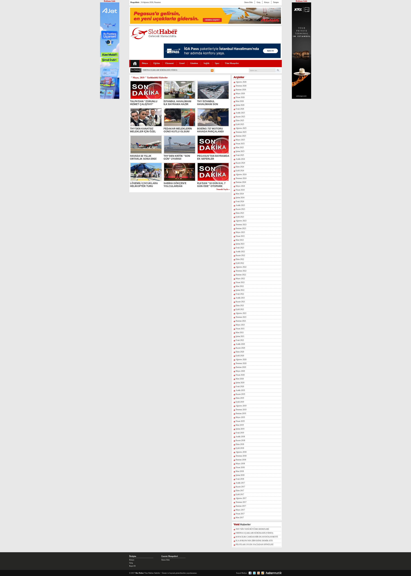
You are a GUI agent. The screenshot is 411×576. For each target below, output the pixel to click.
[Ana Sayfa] (134, 63)
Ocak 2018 (240, 479)
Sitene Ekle (248, 2)
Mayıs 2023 (240, 232)
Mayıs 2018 (240, 463)
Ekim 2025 (240, 120)
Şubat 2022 (240, 290)
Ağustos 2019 (241, 406)
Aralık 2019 (240, 390)
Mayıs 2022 (240, 278)
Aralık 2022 (240, 251)
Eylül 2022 (240, 263)
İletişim (276, 2)
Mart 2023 (240, 240)
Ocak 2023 (240, 248)
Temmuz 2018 (241, 456)
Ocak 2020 (240, 386)
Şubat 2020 (240, 382)
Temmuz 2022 (241, 271)
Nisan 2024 (240, 190)
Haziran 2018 (241, 460)
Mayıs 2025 (240, 140)
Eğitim (156, 63)
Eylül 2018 (240, 448)
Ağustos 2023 (241, 221)
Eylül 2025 (240, 124)
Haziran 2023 (241, 228)
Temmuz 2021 (241, 317)
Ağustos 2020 (241, 359)
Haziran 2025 (241, 136)
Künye (266, 2)
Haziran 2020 (241, 367)
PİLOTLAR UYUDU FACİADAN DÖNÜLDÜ (255, 544)
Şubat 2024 (240, 197)
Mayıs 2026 (240, 93)
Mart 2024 (240, 194)
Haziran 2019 (241, 413)
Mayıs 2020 (240, 371)
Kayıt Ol (132, 566)
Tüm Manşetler (232, 63)
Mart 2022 (240, 286)
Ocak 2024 (240, 201)
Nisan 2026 (240, 97)
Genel (182, 63)
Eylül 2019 (240, 402)
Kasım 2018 (240, 440)
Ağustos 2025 (241, 128)
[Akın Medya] (262, 573)
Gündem (194, 63)
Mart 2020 (240, 379)
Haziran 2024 (241, 182)
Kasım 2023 (240, 209)
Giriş (258, 2)
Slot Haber (139, 573)
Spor (217, 63)
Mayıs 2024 (240, 186)
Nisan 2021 (240, 329)
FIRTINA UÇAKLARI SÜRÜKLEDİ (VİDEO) (254, 533)
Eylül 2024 (240, 170)
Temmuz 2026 (241, 86)
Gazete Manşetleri (169, 556)
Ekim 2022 (240, 259)
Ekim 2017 (240, 490)
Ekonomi (169, 63)
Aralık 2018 (240, 436)
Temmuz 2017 (241, 502)
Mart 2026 (240, 101)
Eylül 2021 (240, 309)
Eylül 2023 (240, 217)
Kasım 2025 (240, 116)
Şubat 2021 (240, 336)
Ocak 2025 (240, 155)
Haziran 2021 (241, 321)
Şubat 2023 (240, 244)
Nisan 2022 (240, 282)
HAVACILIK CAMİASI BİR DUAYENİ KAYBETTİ (257, 537)
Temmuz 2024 (241, 178)
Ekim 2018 (240, 444)
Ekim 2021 (240, 305)
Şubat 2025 (240, 151)
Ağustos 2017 (241, 498)
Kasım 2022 (240, 255)
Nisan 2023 (240, 236)
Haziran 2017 (241, 506)
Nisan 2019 (240, 421)
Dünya (145, 63)
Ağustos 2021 (241, 313)
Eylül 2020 (240, 355)
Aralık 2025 (240, 113)
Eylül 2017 (240, 494)
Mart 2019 (240, 425)
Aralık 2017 (240, 483)
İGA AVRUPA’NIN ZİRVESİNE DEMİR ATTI (254, 541)
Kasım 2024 (240, 163)
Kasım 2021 (240, 302)
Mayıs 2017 (240, 510)
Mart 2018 (240, 471)
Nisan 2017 (240, 514)
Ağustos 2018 (241, 452)
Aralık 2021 (240, 298)
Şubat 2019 (240, 429)
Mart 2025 (240, 147)
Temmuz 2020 (241, 363)
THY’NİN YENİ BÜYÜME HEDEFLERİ (252, 529)
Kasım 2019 (240, 394)
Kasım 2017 (240, 487)
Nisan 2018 (240, 467)
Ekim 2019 (240, 398)
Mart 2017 (240, 517)
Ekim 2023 (240, 213)
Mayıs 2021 (240, 325)
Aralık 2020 (240, 344)
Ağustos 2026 (241, 82)
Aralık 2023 (240, 205)
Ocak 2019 (240, 433)
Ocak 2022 (240, 294)
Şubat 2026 (240, 105)
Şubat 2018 (240, 475)
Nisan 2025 (240, 143)
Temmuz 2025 (241, 132)
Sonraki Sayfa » (223, 189)
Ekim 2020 (240, 352)
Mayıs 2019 (240, 417)
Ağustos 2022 (241, 267)
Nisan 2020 (240, 375)
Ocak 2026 (240, 109)
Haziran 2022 (241, 275)
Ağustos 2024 (241, 174)
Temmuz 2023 (241, 224)
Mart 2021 (240, 332)
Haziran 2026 (241, 90)
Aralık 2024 (240, 159)
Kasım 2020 (240, 348)
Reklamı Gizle (301, 1)
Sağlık (206, 63)
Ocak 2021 (240, 340)
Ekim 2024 (240, 167)
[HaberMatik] (274, 573)
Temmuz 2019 (241, 409)
